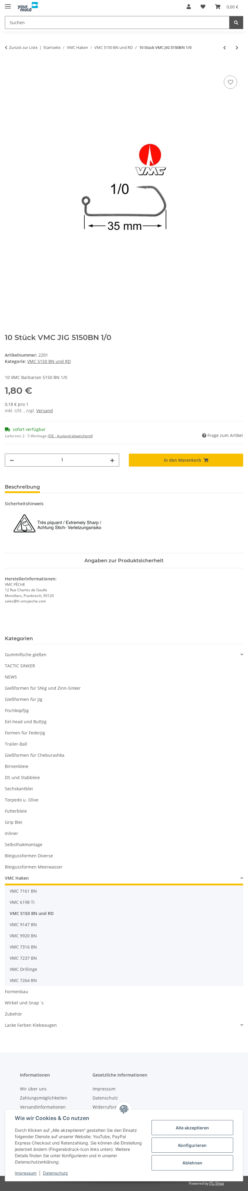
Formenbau (16, 991)
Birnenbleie (16, 766)
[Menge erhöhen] (112, 460)
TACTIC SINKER (20, 666)
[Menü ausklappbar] (8, 4)
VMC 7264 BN (23, 980)
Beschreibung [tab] (22, 487)
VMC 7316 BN (23, 947)
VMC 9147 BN (23, 924)
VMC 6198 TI (22, 902)
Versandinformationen (43, 1107)
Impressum (26, 1173)
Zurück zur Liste (23, 47)
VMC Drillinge (23, 969)
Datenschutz (55, 1173)
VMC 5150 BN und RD (49, 361)
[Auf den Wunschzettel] (230, 82)
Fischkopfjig (17, 710)
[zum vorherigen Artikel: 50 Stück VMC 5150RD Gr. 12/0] (224, 47)
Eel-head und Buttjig (26, 721)
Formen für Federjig (25, 733)
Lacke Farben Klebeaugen (31, 1025)
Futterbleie (16, 811)
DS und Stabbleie (22, 777)
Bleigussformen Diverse (29, 856)
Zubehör (13, 1014)
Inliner (11, 833)
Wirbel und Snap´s (24, 1003)
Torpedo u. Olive (21, 800)
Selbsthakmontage (23, 844)
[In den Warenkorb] (10, 67)
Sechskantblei (19, 788)
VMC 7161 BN (23, 891)
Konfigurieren (192, 1145)
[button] (189, 7)
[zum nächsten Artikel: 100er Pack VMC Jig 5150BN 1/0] (237, 47)
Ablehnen (192, 1162)
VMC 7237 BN (23, 958)
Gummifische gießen (26, 654)
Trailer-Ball (16, 744)
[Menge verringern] (11, 460)
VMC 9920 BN (23, 936)
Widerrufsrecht (108, 1107)
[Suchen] (236, 22)
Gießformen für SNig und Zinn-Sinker (43, 688)
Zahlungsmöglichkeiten (43, 1098)
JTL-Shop (216, 1183)
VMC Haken (17, 878)
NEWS (11, 677)
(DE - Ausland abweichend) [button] (70, 435)
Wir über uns (33, 1089)
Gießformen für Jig (23, 699)
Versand (44, 410)
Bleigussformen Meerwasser (34, 867)
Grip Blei (13, 822)
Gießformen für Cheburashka (34, 755)
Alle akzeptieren (192, 1127)
